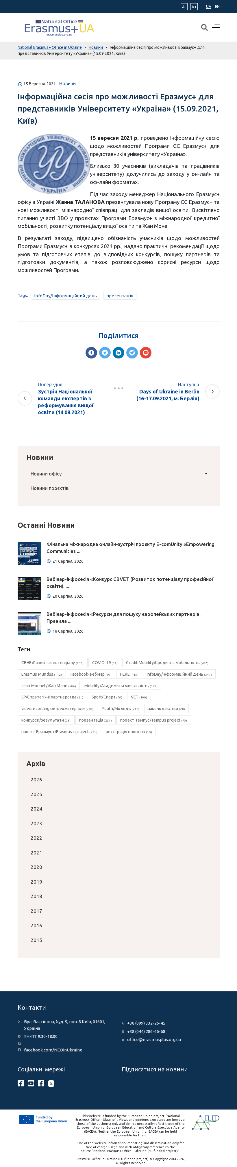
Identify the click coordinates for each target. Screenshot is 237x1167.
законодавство (166, 708)
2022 (36, 838)
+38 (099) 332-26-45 (146, 1023)
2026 (36, 779)
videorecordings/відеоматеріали (57, 708)
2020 (36, 867)
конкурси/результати (46, 720)
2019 (36, 881)
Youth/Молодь (120, 708)
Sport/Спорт (107, 697)
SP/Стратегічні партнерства (52, 697)
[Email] (145, 352)
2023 (36, 823)
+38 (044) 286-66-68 (146, 1031)
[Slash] (118, 388)
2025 (36, 794)
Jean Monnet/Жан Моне (48, 685)
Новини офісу (46, 473)
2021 (36, 852)
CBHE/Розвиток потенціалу (52, 662)
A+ (194, 7)
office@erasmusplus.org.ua (154, 1039)
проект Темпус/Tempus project (153, 720)
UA (208, 6)
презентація (119, 295)
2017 (36, 911)
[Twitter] (105, 352)
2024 (36, 808)
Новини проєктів (49, 488)
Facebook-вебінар (91, 674)
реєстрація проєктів (129, 731)
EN (217, 6)
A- (184, 7)
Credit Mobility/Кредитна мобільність (167, 662)
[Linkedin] (118, 352)
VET (139, 697)
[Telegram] (132, 352)
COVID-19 (105, 662)
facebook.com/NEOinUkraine (53, 1049)
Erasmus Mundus (41, 674)
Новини (67, 83)
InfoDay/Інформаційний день (65, 295)
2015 (36, 940)
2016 (36, 925)
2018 (36, 896)
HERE (129, 674)
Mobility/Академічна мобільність (121, 685)
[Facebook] (91, 352)
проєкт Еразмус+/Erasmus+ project (59, 731)
